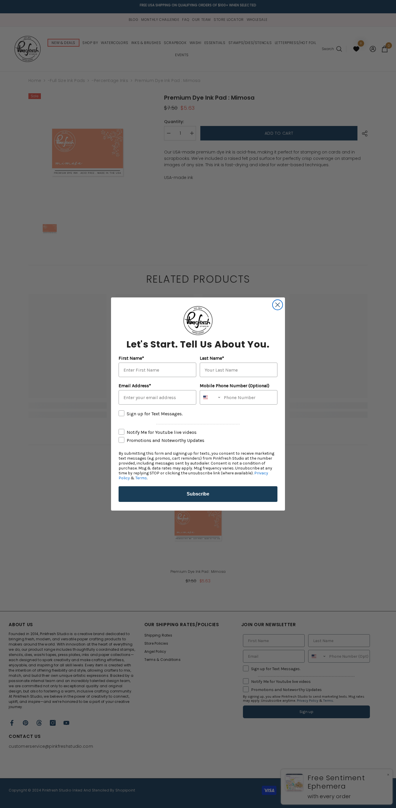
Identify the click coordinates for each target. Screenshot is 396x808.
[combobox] (210, 397)
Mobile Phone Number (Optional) (234, 385)
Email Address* (135, 385)
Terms (141, 478)
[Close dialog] (278, 305)
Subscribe (198, 493)
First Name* (131, 358)
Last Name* (212, 358)
